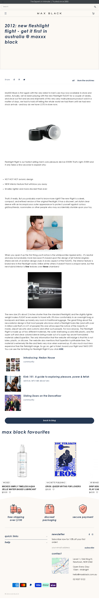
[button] (10, 492)
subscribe (89, 548)
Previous (3, 2)
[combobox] (49, 7)
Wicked (6, 483)
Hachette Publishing (56, 483)
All (73, 81)
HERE (61, 349)
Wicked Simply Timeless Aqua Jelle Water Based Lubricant (19, 487)
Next (96, 2)
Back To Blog (49, 421)
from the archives (86, 81)
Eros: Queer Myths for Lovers (63, 486)
